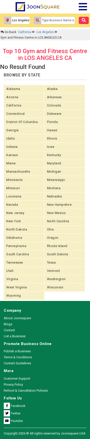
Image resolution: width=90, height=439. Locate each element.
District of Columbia (22, 122)
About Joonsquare (17, 318)
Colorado (54, 105)
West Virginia (16, 287)
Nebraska (54, 196)
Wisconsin (55, 287)
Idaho (10, 138)
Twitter (15, 413)
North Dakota (16, 229)
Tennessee (14, 262)
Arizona (12, 97)
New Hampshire (59, 204)
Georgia (12, 130)
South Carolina (17, 254)
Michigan (54, 171)
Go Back (10, 32)
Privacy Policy (13, 384)
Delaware (54, 114)
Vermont (53, 271)
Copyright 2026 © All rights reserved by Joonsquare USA (45, 433)
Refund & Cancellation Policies (26, 390)
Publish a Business (17, 351)
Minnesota (14, 180)
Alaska (52, 89)
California (25, 32)
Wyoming (13, 295)
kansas (12, 155)
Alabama (13, 89)
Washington (56, 279)
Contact (9, 330)
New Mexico (56, 213)
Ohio (50, 229)
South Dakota (57, 254)
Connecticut (15, 114)
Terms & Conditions (18, 357)
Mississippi (56, 180)
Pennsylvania (16, 246)
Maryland (54, 163)
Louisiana (14, 196)
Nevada (12, 204)
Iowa (50, 147)
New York (13, 221)
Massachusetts (18, 171)
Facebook (18, 406)
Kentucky (54, 155)
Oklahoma (14, 238)
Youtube (16, 421)
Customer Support (17, 378)
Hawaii (52, 130)
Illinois (52, 138)
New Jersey (15, 213)
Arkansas (54, 97)
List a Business (15, 336)
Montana (54, 188)
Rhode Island (57, 246)
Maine (11, 163)
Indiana (12, 147)
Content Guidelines (17, 363)
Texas (51, 262)
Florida (52, 122)
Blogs (8, 324)
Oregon (52, 238)
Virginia (12, 279)
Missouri (13, 188)
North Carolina (58, 221)
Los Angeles (45, 32)
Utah (10, 271)
